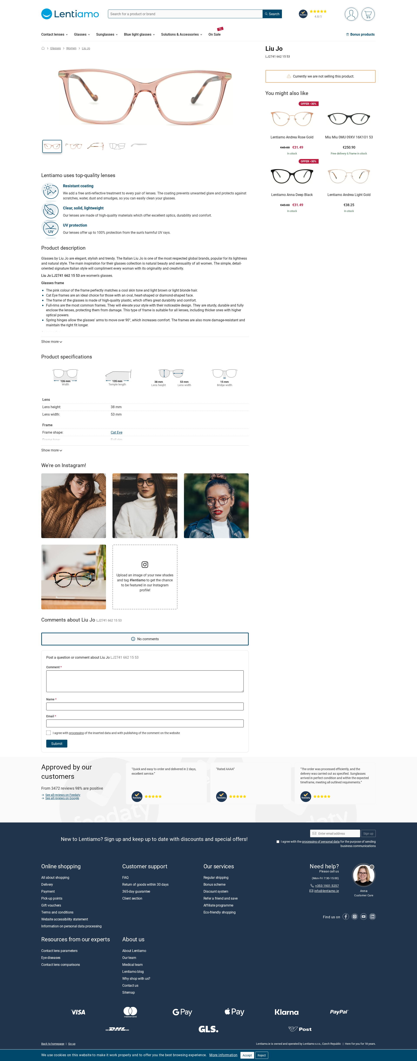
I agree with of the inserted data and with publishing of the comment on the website (116, 733)
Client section (132, 898)
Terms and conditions (57, 912)
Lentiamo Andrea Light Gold (349, 195)
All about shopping (55, 877)
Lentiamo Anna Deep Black (292, 195)
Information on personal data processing (71, 926)
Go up (71, 1044)
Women (71, 48)
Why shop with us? (136, 978)
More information (223, 1055)
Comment (54, 667)
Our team (129, 957)
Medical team (132, 964)
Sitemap (128, 992)
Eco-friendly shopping (220, 912)
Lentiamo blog (133, 971)
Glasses (55, 48)
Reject (262, 1055)
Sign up (368, 833)
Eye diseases (50, 957)
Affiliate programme (218, 905)
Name (51, 699)
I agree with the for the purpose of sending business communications (328, 844)
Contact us (130, 985)
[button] (52, 146)
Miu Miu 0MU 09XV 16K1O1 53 (349, 137)
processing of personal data (321, 842)
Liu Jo (86, 48)
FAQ (125, 877)
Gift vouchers (51, 905)
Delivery (47, 884)
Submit (56, 743)
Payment (48, 891)
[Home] (43, 48)
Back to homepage (52, 1044)
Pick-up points (51, 898)
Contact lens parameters (59, 950)
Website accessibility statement (64, 919)
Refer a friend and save (221, 898)
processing (76, 733)
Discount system (216, 891)
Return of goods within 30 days (145, 884)
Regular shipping (216, 877)
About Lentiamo (134, 950)
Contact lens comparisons (60, 964)
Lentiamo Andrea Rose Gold (292, 137)
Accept (247, 1055)
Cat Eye (116, 432)
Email (51, 716)
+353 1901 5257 (327, 886)
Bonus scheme (214, 884)
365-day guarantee (136, 891)
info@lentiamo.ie (326, 891)
